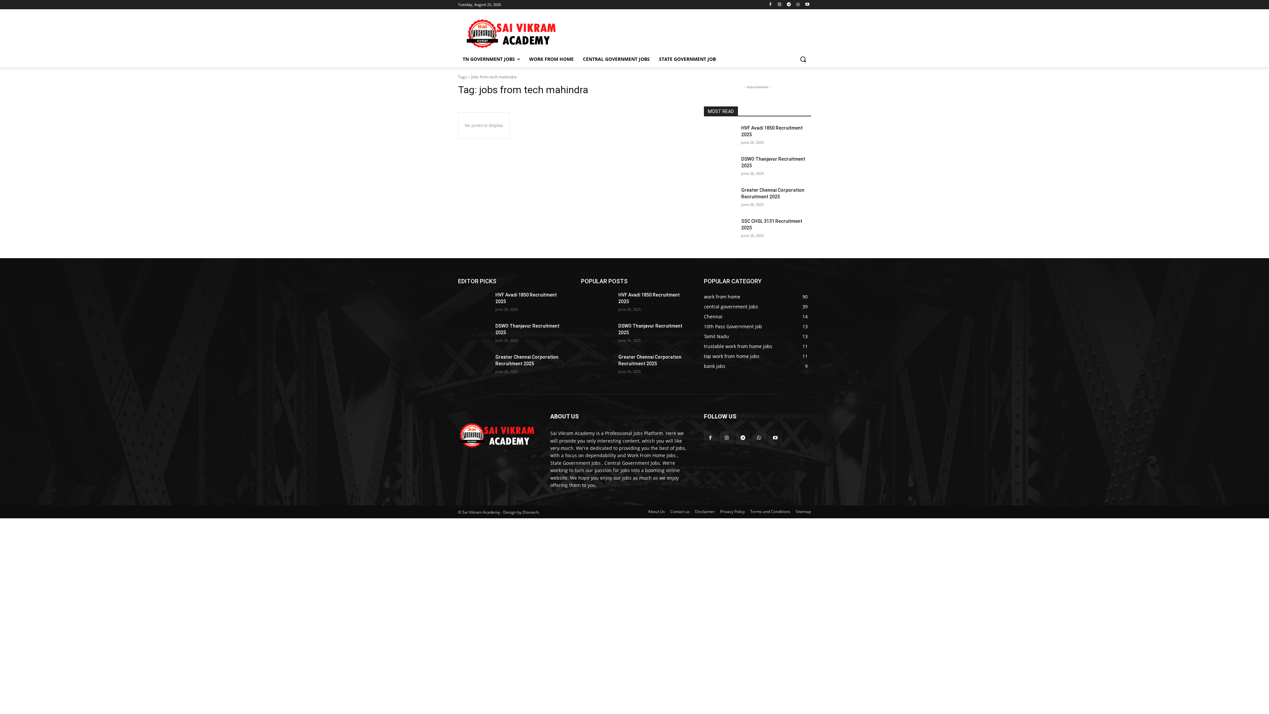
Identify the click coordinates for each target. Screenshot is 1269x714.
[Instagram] (780, 5)
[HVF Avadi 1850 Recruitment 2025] (720, 136)
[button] (803, 59)
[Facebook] (770, 5)
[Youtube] (807, 5)
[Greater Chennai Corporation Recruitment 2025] (720, 198)
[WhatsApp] (798, 5)
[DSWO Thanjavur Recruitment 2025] (720, 167)
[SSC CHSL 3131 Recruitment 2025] (720, 229)
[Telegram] (789, 5)
